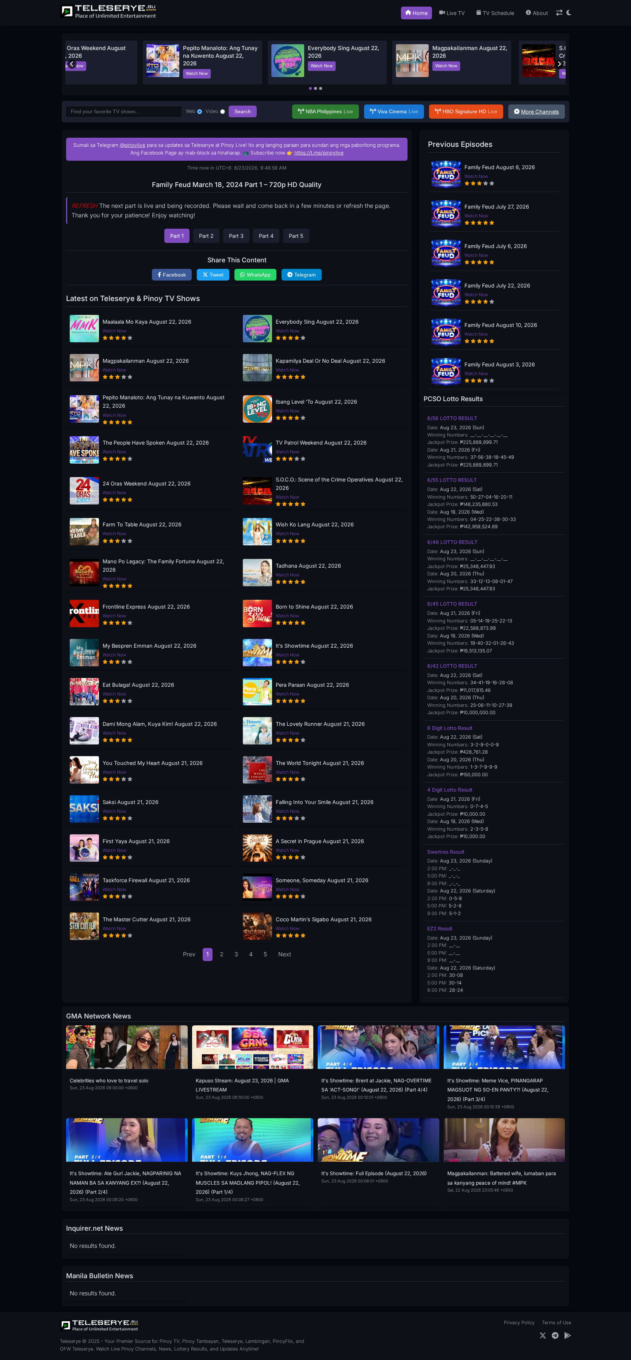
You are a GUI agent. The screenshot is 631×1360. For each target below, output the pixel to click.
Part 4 (266, 236)
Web (190, 111)
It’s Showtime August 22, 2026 (314, 646)
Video (212, 111)
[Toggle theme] (568, 13)
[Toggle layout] (559, 13)
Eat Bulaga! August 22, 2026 (138, 685)
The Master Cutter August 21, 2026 (147, 919)
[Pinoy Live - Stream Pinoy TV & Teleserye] (109, 17)
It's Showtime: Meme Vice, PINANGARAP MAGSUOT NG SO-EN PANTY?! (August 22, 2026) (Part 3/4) (497, 1090)
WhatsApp (259, 275)
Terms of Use (556, 1322)
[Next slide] (559, 64)
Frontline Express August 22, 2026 (146, 606)
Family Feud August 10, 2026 (500, 325)
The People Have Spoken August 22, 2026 (156, 442)
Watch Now (123, 73)
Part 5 (296, 236)
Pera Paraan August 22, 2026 (312, 685)
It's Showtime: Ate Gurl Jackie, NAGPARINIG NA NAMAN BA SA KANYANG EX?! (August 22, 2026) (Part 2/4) (125, 1182)
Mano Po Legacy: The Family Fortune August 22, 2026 (163, 565)
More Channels (540, 111)
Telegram (305, 275)
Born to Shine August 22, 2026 (314, 606)
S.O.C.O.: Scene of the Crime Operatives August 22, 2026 (143, 56)
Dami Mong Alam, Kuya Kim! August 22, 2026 (160, 724)
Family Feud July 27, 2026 (496, 206)
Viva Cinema (398, 111)
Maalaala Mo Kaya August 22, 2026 (147, 322)
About (540, 13)
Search (242, 111)
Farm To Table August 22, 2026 (142, 524)
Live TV (456, 13)
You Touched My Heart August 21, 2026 (153, 763)
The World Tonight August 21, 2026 (320, 763)
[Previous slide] (72, 64)
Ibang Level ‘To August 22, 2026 (316, 402)
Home (420, 13)
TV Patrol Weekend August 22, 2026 (321, 442)
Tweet (216, 275)
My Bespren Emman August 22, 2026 (149, 646)
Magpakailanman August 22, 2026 (146, 361)
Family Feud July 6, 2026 (495, 246)
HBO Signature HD (470, 111)
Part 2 (206, 236)
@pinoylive (132, 145)
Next (284, 954)
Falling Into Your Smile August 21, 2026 (325, 802)
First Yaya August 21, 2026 (136, 841)
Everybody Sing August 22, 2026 (317, 322)
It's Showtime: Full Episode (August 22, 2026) (374, 1173)
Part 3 (236, 236)
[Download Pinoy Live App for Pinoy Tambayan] (567, 1335)
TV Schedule (498, 13)
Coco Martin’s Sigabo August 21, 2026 (324, 919)
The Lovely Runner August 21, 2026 (320, 724)
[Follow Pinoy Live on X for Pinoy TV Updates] (542, 1335)
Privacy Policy (519, 1322)
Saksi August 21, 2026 (130, 802)
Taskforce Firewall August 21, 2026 (146, 880)
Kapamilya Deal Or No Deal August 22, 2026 (330, 361)
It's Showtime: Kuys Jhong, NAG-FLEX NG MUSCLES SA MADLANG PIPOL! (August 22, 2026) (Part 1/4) (248, 1182)
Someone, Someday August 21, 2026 (322, 880)
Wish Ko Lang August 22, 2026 (315, 524)
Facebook (174, 275)
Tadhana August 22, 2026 (308, 566)
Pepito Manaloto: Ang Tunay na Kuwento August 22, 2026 (164, 401)
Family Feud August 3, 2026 (499, 364)
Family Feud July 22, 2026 (497, 285)
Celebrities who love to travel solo (109, 1080)
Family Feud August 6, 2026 (499, 167)
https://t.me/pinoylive (319, 153)
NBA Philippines (329, 111)
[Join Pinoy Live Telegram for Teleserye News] (555, 1335)
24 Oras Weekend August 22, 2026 (147, 483)
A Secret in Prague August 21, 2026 (320, 841)
